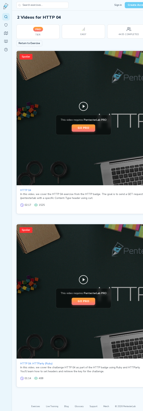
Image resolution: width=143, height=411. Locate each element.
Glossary (79, 406)
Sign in (118, 5)
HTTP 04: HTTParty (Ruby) (36, 363)
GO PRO (83, 128)
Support (93, 406)
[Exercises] (6, 17)
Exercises (35, 406)
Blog (66, 406)
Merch (106, 406)
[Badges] (6, 25)
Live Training (52, 406)
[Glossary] (6, 49)
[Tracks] (6, 33)
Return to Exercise (29, 43)
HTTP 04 (25, 190)
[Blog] (6, 41)
